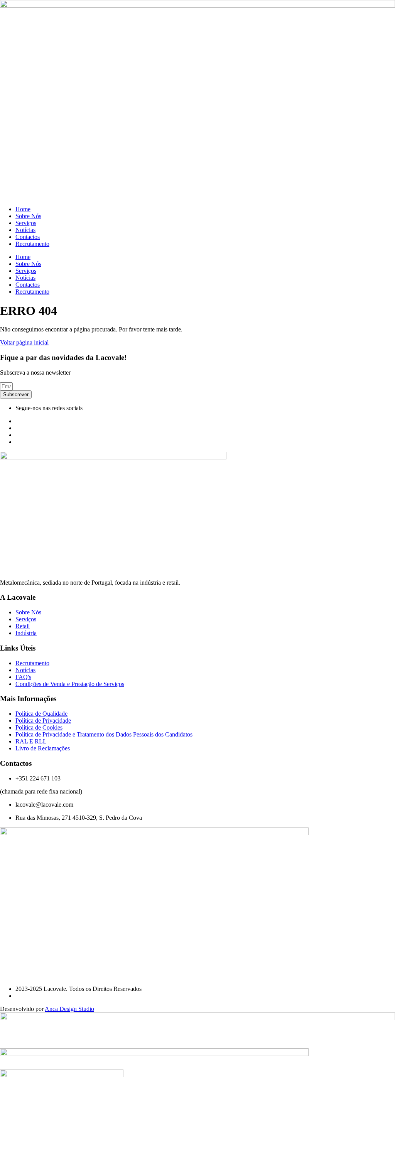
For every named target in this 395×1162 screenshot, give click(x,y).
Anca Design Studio (69, 1009)
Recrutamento (32, 243)
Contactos (27, 237)
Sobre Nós (28, 216)
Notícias (25, 230)
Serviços (25, 223)
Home (22, 209)
